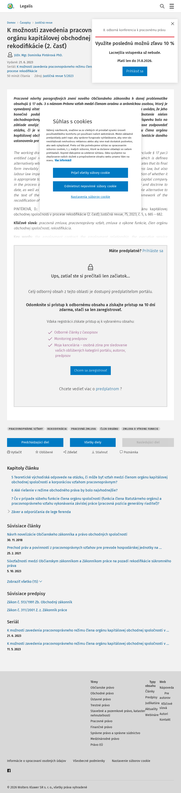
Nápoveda (167, 688)
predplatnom (108, 388)
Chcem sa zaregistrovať (90, 370)
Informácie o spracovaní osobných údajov (36, 761)
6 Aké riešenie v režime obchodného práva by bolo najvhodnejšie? (64, 490)
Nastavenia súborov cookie (90, 197)
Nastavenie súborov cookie (131, 761)
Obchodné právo (102, 693)
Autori (164, 714)
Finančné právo (101, 727)
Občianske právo (102, 688)
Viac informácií (63, 160)
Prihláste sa (152, 250)
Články (150, 691)
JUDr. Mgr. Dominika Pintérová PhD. (38, 55)
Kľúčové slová (166, 706)
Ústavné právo (100, 699)
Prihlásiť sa (134, 71)
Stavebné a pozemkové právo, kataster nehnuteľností (117, 713)
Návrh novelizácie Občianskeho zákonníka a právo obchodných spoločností (67, 534)
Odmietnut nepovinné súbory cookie (90, 186)
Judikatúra (152, 703)
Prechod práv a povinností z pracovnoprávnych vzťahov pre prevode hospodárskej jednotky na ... (84, 548)
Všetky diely (92, 442)
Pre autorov (165, 696)
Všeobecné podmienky (89, 761)
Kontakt (165, 720)
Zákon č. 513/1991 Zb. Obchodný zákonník (39, 602)
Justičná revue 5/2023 (58, 76)
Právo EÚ (96, 745)
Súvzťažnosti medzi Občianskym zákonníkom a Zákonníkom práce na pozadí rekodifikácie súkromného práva (89, 563)
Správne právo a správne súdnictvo (115, 733)
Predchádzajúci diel (35, 442)
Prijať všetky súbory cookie (90, 173)
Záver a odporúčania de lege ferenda (41, 512)
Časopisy (25, 22)
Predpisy (151, 697)
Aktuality (151, 709)
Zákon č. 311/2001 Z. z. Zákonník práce (37, 610)
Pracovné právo (101, 721)
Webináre (152, 715)
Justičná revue (44, 22)
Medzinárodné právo (104, 739)
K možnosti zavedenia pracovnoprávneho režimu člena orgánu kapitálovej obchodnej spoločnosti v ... (88, 630)
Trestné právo (100, 705)
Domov (11, 22)
